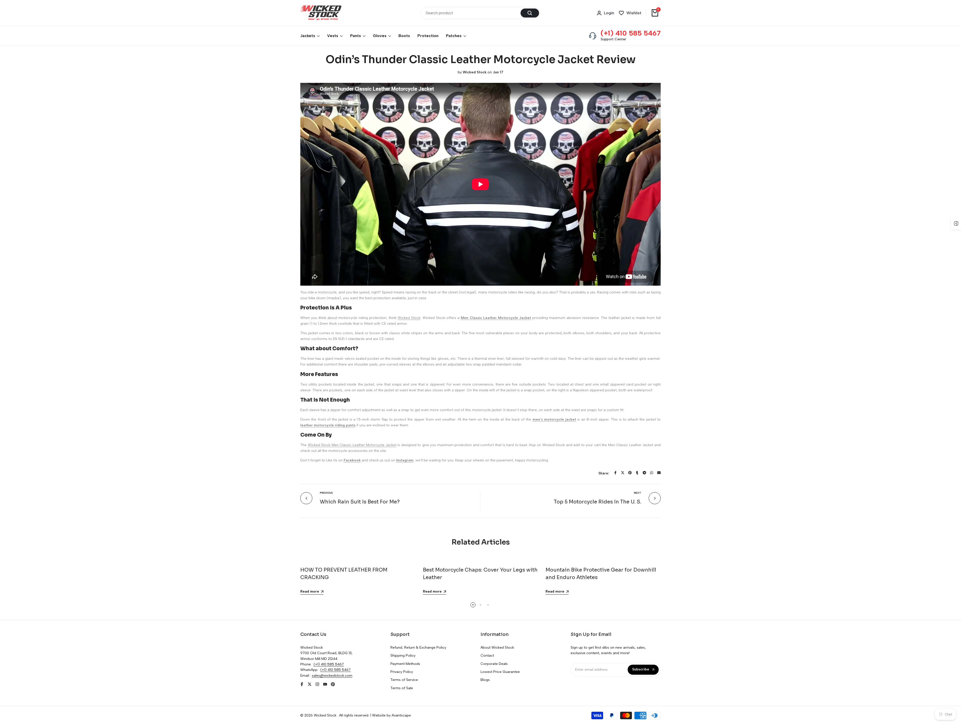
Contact (487, 655)
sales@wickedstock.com (332, 675)
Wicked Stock (409, 318)
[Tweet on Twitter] (622, 472)
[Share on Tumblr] (637, 472)
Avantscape (401, 715)
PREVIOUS (326, 492)
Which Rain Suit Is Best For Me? (360, 502)
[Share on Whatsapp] (651, 472)
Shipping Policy (402, 655)
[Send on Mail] (659, 472)
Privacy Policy (401, 672)
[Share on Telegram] (644, 472)
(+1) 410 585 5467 (631, 33)
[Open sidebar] (956, 224)
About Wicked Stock (497, 647)
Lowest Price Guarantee (500, 672)
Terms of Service (404, 680)
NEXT (637, 492)
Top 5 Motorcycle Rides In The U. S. (597, 502)
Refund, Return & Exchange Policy (418, 647)
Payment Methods (405, 664)
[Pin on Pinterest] (630, 472)
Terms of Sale (401, 688)
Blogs (485, 680)
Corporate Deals (494, 664)
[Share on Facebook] (615, 472)
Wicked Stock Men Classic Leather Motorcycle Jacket (352, 445)
